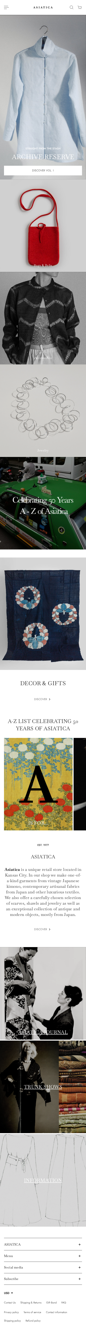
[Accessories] (43, 318)
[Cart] (80, 7)
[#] (43, 503)
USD (6, 1293)
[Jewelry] (43, 410)
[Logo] (43, 7)
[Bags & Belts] (43, 225)
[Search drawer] (72, 7)
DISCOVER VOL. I (43, 170)
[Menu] (6, 7)
